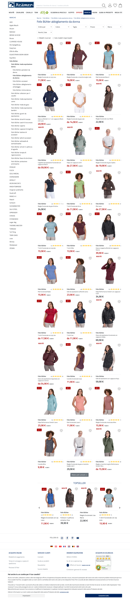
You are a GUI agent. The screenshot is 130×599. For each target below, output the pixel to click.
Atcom (12, 28)
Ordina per (42, 27)
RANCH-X (13, 196)
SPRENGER (13, 212)
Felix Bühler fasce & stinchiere (21, 158)
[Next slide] (61, 472)
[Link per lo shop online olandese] (69, 546)
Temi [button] (36, 12)
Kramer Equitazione (75, 553)
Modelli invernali (45, 38)
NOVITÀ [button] (11, 12)
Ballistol (12, 32)
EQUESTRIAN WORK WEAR (19, 54)
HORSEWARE (14, 177)
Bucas (12, 38)
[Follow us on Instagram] (62, 538)
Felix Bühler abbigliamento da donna (22, 76)
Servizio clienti (44, 553)
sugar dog (13, 222)
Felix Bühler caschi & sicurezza (21, 122)
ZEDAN (12, 248)
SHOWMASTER (15, 206)
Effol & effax (14, 51)
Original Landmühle (16, 190)
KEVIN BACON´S (15, 183)
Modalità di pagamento (16, 557)
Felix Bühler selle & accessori (21, 138)
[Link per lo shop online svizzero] (60, 546)
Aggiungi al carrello (50, 477)
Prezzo (92, 27)
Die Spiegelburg (15, 45)
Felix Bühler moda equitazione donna (21, 65)
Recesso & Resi (14, 567)
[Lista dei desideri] (115, 5)
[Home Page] (21, 4)
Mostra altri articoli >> (79, 475)
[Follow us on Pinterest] (72, 538)
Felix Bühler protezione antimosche (19, 162)
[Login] (110, 5)
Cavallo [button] (29, 12)
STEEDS (12, 216)
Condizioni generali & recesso (77, 569)
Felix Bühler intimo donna (22, 90)
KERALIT (12, 180)
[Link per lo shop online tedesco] (52, 546)
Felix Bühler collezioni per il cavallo (20, 94)
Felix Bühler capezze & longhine (22, 129)
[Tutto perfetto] (103, 562)
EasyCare (13, 48)
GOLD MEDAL (14, 173)
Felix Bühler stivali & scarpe (20, 119)
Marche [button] (87, 12)
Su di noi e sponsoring (74, 561)
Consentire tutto (104, 596)
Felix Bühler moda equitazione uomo (21, 100)
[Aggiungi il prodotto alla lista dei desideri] (61, 43)
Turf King (13, 232)
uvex (11, 238)
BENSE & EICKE (15, 35)
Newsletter (41, 565)
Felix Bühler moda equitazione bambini (21, 109)
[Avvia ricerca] (104, 5)
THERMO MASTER (16, 225)
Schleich (12, 203)
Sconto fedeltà (43, 569)
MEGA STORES (120, 12)
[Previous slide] (39, 472)
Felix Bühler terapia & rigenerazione (18, 153)
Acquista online (15, 553)
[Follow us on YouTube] (78, 538)
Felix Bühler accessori (20, 81)
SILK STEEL (13, 209)
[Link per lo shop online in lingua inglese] (78, 546)
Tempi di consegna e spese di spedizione (18, 562)
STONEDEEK (14, 219)
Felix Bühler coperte (18, 126)
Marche (13, 17)
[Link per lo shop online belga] (73, 546)
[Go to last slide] (39, 507)
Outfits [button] (71, 12)
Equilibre (13, 58)
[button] (44, 12)
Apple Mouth (14, 25)
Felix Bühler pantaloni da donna (21, 71)
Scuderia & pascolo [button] (59, 12)
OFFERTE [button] (79, 12)
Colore (58, 27)
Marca (110, 27)
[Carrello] (120, 5)
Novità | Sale (42, 32)
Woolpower (13, 245)
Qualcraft (13, 193)
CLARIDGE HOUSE (16, 41)
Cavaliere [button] (20, 12)
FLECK (12, 170)
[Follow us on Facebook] (67, 538)
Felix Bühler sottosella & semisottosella (19, 142)
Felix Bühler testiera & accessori (19, 133)
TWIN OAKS (14, 235)
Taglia (75, 27)
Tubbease (13, 229)
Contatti (40, 557)
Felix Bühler (14, 61)
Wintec (12, 241)
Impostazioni (26, 596)
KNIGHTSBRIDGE (15, 186)
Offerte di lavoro (78, 565)
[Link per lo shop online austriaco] (56, 546)
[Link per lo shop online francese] (65, 546)
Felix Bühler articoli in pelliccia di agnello (21, 148)
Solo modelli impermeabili (63, 38)
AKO (11, 22)
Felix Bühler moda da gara (20, 104)
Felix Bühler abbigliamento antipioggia (22, 85)
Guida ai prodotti (43, 561)
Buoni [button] (95, 12)
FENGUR (12, 167)
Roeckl (12, 199)
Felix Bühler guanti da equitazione (18, 114)
